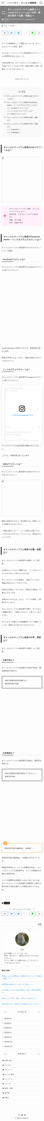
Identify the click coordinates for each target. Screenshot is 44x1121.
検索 (39, 924)
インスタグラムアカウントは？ (22, 111)
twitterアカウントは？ (18, 114)
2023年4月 (8, 1028)
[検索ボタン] (41, 3)
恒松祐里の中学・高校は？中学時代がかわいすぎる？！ (21, 1004)
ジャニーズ (8, 1079)
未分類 (7, 19)
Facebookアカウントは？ (20, 108)
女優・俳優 (8, 1088)
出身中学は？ (16, 130)
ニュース (8, 1084)
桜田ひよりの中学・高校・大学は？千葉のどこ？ (19, 998)
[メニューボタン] (3, 3)
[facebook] (19, 1115)
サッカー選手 (9, 1074)
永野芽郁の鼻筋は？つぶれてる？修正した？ (17, 984)
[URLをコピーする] (39, 33)
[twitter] (22, 1115)
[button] (5, 33)
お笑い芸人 (8, 1060)
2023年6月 (8, 1018)
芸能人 (7, 1098)
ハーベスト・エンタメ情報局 (22, 3)
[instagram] (25, 1115)
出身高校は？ (16, 132)
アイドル (8, 1065)
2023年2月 (8, 1032)
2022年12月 (8, 1042)
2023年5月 (8, 1023)
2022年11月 (8, 1046)
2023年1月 (8, 1037)
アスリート (8, 1070)
